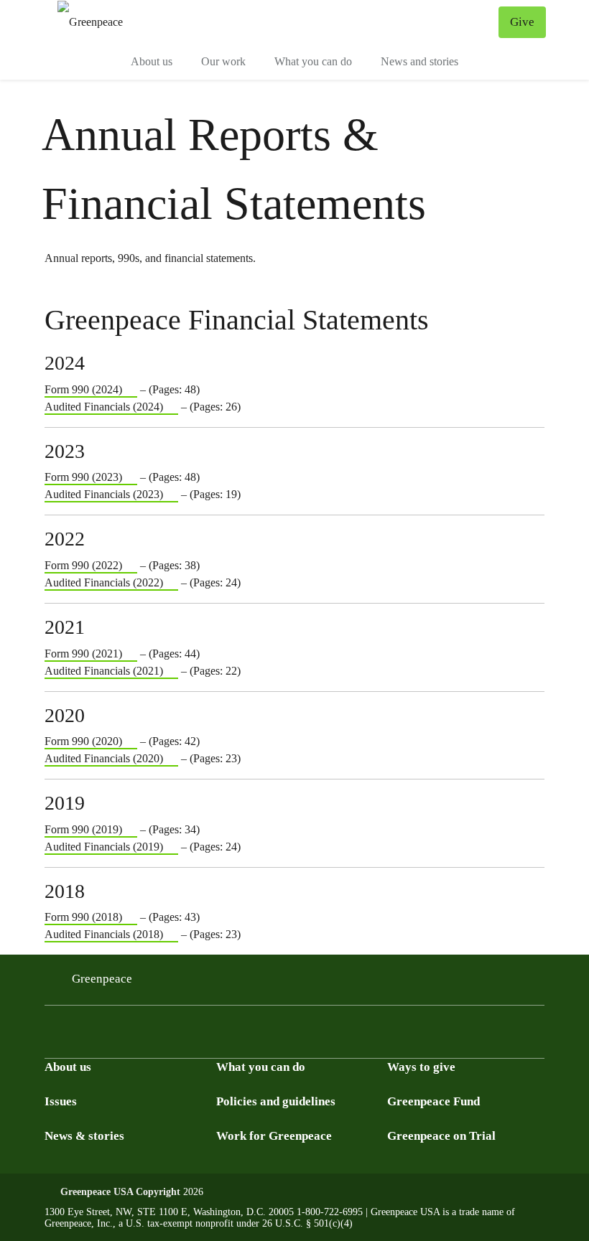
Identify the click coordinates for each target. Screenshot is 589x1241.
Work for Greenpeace (274, 1136)
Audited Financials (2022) (104, 582)
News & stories (84, 1136)
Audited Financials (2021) (104, 671)
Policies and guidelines (275, 1101)
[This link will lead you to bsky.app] (90, 1045)
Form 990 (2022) (83, 565)
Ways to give (421, 1067)
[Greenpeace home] (90, 22)
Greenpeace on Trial (441, 1136)
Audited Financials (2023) (104, 494)
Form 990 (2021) (83, 653)
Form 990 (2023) (83, 477)
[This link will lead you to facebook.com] (159, 1045)
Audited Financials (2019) (104, 846)
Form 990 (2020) (83, 741)
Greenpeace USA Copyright (120, 1191)
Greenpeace (102, 978)
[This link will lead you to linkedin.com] (124, 1045)
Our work (223, 61)
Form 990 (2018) (83, 917)
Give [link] (522, 22)
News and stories (419, 61)
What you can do (313, 61)
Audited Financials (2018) (104, 934)
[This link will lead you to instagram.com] (56, 1045)
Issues (61, 1101)
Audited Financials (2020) (104, 758)
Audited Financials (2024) (104, 406)
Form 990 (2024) (83, 389)
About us (151, 61)
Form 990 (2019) (83, 829)
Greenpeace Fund (433, 1101)
